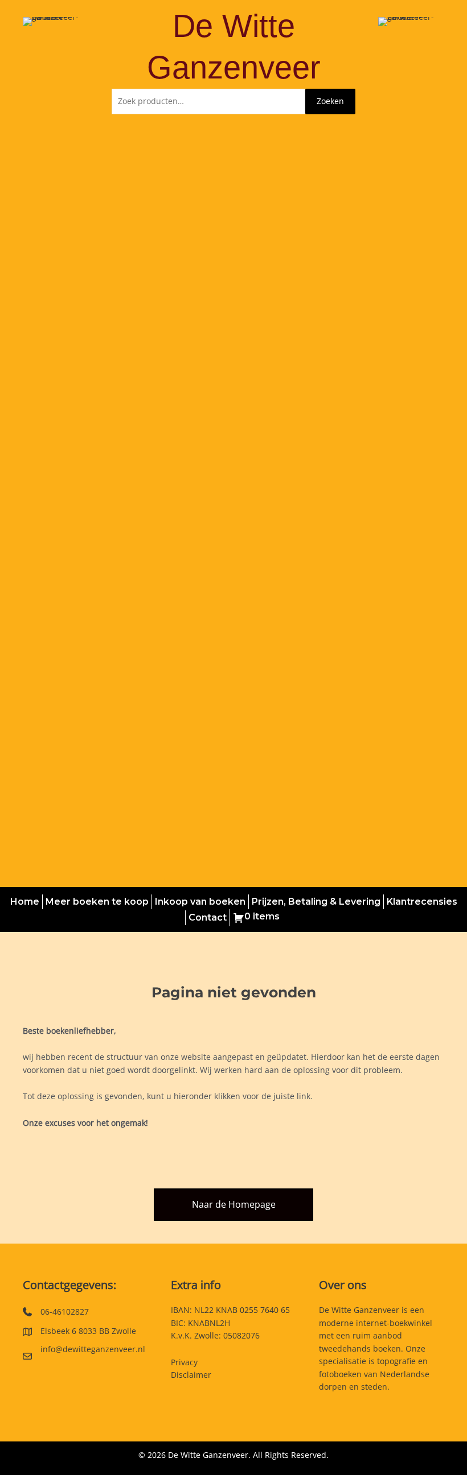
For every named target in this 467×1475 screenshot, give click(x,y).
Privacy (184, 1362)
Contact (208, 917)
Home (24, 901)
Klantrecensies (422, 901)
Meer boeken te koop (97, 901)
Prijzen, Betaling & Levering (316, 901)
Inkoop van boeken (200, 901)
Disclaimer (191, 1374)
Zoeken (330, 101)
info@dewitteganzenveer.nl (92, 1349)
